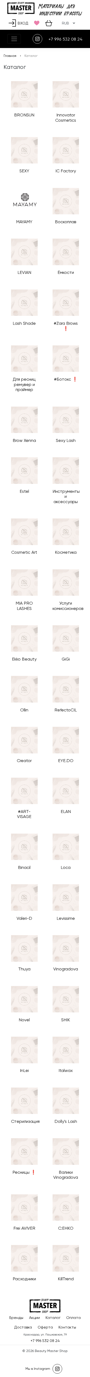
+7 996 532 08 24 (65, 39)
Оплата (73, 1317)
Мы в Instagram (37, 1369)
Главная (10, 56)
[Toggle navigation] (14, 39)
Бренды (16, 1317)
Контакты (67, 1327)
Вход (23, 23)
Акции (34, 1317)
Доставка (23, 1327)
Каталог (53, 1317)
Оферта (45, 1327)
